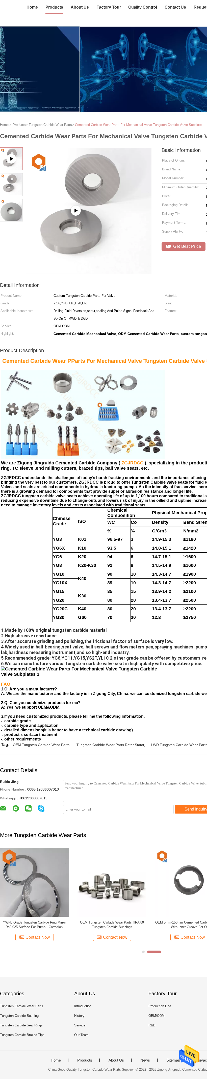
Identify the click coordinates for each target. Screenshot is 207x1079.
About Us (80, 7)
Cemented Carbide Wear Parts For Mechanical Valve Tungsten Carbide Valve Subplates (139, 125)
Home (32, 7)
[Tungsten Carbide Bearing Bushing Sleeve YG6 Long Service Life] (88, 272)
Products (54, 7)
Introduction (82, 1006)
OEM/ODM (156, 1016)
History (79, 1016)
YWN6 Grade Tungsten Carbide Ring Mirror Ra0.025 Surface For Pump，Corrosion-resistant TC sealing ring (34, 924)
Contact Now (37, 937)
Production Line (159, 1006)
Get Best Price (186, 246)
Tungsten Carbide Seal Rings (21, 1025)
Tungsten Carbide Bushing (19, 1016)
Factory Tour (108, 7)
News (145, 1060)
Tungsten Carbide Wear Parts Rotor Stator (110, 745)
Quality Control (142, 7)
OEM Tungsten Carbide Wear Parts (41, 745)
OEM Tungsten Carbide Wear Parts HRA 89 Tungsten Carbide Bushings (112, 924)
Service (79, 1025)
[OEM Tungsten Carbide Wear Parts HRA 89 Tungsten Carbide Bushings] (111, 881)
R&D (151, 1025)
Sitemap (173, 1060)
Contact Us (175, 7)
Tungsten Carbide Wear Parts (21, 1006)
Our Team (81, 1035)
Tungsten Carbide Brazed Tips (22, 1035)
